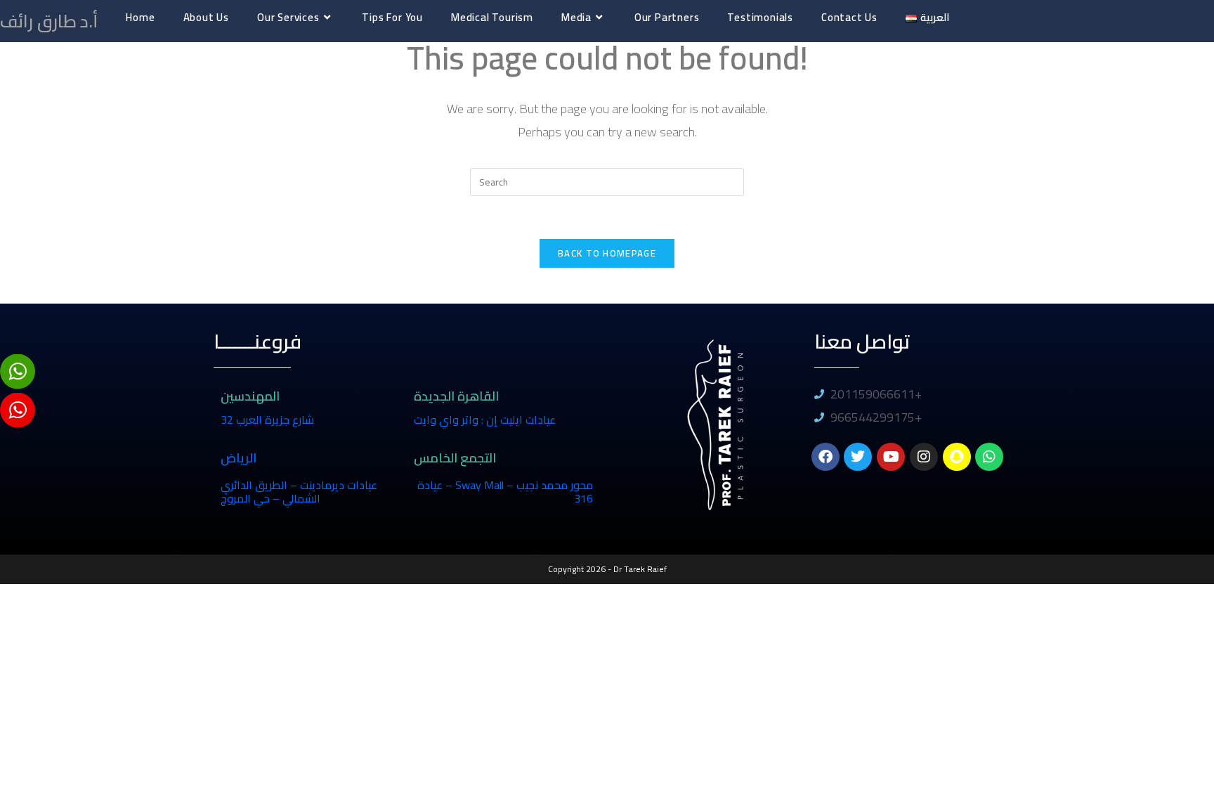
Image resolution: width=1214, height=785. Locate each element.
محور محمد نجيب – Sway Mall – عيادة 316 (505, 491)
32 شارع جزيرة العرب (267, 419)
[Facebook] (825, 457)
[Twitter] (858, 457)
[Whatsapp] (989, 457)
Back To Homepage (607, 253)
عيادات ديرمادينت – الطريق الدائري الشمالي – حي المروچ (299, 491)
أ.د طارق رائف (49, 20)
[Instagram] (924, 457)
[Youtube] (891, 457)
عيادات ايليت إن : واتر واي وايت (485, 419)
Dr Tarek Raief (640, 569)
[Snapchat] (957, 457)
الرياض (238, 457)
